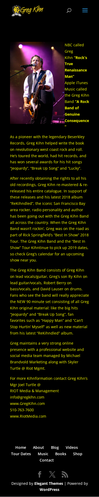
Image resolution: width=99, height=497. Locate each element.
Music (43, 453)
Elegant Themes (48, 483)
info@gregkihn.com (27, 397)
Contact (47, 460)
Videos (72, 447)
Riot (29, 368)
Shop (77, 453)
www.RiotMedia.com (28, 416)
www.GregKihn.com (27, 403)
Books (60, 453)
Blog (55, 447)
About (38, 447)
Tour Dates (21, 453)
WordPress (49, 489)
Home (20, 447)
